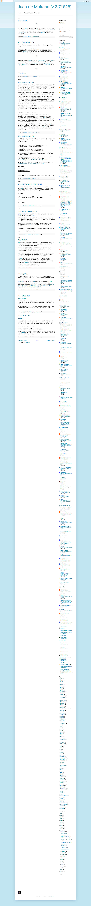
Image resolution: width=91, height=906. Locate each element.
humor (61, 736)
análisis (61, 681)
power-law (43, 32)
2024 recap (62, 210)
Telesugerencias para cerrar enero (67, 263)
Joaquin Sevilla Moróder (65, 92)
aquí (42, 282)
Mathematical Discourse (65, 58)
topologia (62, 805)
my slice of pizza (64, 309)
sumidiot (62, 546)
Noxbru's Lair (63, 512)
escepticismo (62, 714)
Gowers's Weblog (64, 119)
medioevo (62, 762)
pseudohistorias (63, 788)
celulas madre (63, 691)
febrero (62, 866)
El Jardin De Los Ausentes (66, 664)
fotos (61, 727)
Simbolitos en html (32, 285)
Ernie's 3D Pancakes (65, 334)
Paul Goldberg (63, 453)
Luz (61, 348)
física (61, 726)
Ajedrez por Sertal (64, 589)
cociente (61, 694)
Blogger (52, 896)
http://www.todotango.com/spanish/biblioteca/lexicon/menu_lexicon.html (32, 159)
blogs (61, 688)
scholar (61, 794)
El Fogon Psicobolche (65, 582)
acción (52, 60)
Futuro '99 (51, 285)
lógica (61, 753)
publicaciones (62, 789)
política (61, 782)
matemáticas (62, 758)
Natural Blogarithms (65, 364)
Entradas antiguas (50, 340)
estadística (62, 717)
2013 (61, 815)
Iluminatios (63, 595)
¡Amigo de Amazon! (64, 436)
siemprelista (63, 481)
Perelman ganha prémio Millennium (66, 610)
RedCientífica (45, 285)
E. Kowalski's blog (64, 266)
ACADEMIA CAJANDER (65, 405)
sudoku (61, 798)
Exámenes (20, 258)
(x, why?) (62, 107)
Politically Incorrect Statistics (66, 578)
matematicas (62, 756)
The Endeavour (64, 47)
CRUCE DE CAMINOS (65, 613)
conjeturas (62, 698)
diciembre (63, 831)
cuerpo (20, 61)
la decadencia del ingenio (66, 531)
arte (61, 683)
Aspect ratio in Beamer (64, 135)
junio (62, 859)
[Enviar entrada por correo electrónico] (41, 36)
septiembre (63, 854)
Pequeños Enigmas (64, 648)
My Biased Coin (64, 295)
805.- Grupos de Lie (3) (65, 834)
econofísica (62, 706)
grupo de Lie (34, 63)
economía (62, 707)
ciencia (61, 693)
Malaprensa (63, 169)
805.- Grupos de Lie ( (25, 42)
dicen (30, 90)
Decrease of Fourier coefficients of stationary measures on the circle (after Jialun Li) (66, 291)
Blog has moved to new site (65, 565)
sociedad (62, 797)
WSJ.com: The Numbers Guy (66, 377)
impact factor (62, 739)
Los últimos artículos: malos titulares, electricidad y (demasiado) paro (65, 574)
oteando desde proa (65, 196)
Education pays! (63, 579)
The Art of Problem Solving (66, 467)
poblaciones (62, 781)
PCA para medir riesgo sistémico (66, 551)
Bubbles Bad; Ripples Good (66, 351)
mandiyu (25, 51)
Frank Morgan (63, 338)
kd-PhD (62, 554)
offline (61, 772)
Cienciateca (39, 285)
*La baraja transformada (65, 277)
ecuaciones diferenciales (65, 709)
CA (34, 284)
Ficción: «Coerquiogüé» (65, 450)
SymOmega (63, 134)
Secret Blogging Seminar (66, 129)
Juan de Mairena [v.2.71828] (44, 6)
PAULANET (63, 662)
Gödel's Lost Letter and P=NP (66, 153)
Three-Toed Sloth (64, 644)
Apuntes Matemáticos (65, 491)
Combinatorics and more (66, 101)
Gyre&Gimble (63, 564)
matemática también (25, 282)
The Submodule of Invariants (65, 560)
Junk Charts (63, 237)
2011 (61, 818)
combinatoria (62, 696)
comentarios (62, 697)
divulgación (62, 701)
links (61, 749)
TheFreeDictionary (31, 286)
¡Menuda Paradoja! (64, 606)
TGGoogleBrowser (21, 281)
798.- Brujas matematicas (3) (66, 842)
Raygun (62, 214)
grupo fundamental (23, 64)
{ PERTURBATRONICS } (65, 624)
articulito (23, 332)
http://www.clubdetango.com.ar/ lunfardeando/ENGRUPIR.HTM (31, 163)
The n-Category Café (65, 176)
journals (61, 745)
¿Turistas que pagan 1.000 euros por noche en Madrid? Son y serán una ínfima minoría (66, 171)
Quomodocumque (64, 76)
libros (61, 747)
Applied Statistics (64, 655)
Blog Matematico (64, 642)
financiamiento (63, 723)
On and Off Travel (64, 310)
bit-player (62, 299)
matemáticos (62, 760)
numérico (62, 771)
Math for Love (63, 124)
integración (62, 742)
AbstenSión (62, 393)
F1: (18, 253)
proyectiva (62, 786)
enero (62, 867)
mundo (38, 29)
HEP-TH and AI (63, 98)
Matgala (62, 356)
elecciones (62, 713)
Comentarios (63, 31)
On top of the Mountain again (65, 139)
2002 (61, 871)
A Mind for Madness (65, 329)
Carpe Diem (63, 262)
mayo (62, 861)
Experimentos (62, 720)
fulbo (61, 729)
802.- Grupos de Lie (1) (26, 136)
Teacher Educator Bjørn (65, 209)
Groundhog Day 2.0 (64, 314)
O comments (63, 419)
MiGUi (62, 499)
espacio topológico (47, 63)
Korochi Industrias (64, 165)
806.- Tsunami (22, 21)
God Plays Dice (64, 568)
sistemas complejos (64, 795)
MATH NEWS (63, 635)
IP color (33, 281)
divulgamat (62, 703)
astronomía (62, 684)
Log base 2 (63, 477)
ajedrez (61, 678)
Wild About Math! (64, 486)
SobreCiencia (38, 286)
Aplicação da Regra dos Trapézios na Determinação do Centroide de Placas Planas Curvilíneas (66, 507)
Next (61, 583)
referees (61, 792)
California (53, 29)
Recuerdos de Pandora (65, 227)
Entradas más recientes (22, 340)
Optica (61, 773)
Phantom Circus (64, 626)
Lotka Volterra (62, 755)
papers (61, 775)
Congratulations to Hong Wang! (66, 144)
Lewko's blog (63, 540)
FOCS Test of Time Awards (65, 224)
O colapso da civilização (65, 496)
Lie (31, 49)
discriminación (63, 700)
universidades (26, 262)
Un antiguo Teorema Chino (65, 492)
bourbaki (61, 690)
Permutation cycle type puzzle (66, 440)
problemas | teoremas (65, 242)
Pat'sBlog (62, 42)
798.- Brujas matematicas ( (27, 211)
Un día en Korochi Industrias (65, 166)
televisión (62, 799)
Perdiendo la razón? (64, 370)
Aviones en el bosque (64, 250)
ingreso (61, 740)
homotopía (48, 64)
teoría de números (63, 804)
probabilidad (62, 784)
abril (62, 862)
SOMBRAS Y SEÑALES (65, 415)
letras (61, 746)
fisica (61, 724)
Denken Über (63, 66)
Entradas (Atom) (26, 342)
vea (23, 86)
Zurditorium (63, 258)
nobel (61, 769)
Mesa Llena (63, 586)
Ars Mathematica (64, 462)
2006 (61, 827)
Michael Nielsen (64, 443)
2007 (61, 825)
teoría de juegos (63, 802)
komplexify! (63, 271)
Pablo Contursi (63, 449)
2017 (61, 813)
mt (40, 190)
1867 (45, 117)
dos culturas (62, 704)
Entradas (62, 29)
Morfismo (62, 495)
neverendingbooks (64, 180)
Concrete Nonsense (65, 439)
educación (62, 711)
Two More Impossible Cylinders (66, 402)
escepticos (62, 716)
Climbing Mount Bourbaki (66, 526)
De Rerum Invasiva (64, 651)
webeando (62, 808)
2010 (61, 820)
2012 (61, 817)
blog (61, 687)
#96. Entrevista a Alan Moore (65, 416)
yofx (61, 232)
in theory (62, 223)
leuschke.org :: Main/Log (65, 657)
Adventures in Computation (66, 280)
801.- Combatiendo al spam (30, 184)
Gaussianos (63, 87)
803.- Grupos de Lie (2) (65, 836)
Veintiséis (62, 313)
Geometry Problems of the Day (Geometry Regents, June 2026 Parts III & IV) (66, 109)
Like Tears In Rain (64, 369)
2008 (61, 823)
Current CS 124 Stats (64, 296)
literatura (61, 752)
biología (61, 685)
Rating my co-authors (64, 454)
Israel (61, 339)
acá (22, 188)
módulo (30, 60)
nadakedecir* (63, 628)
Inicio (37, 340)
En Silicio (62, 572)
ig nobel (61, 737)
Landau (31, 224)
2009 (61, 822)
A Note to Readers (64, 378)
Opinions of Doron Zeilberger (66, 630)
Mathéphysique (64, 191)
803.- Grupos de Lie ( (25, 82)
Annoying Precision (64, 360)
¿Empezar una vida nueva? (65, 374)
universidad (62, 807)
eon (61, 285)
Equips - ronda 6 (63, 357)
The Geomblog (63, 147)
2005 (61, 828)
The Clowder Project (64, 177)
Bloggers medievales (22, 298)
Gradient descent (63, 361)
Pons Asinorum (64, 213)
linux (61, 750)
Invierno (62, 518)
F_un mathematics (64, 620)
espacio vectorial (41, 60)
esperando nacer (64, 373)
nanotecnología (63, 765)
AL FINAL (62, 614)
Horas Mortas (63, 640)
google (61, 733)
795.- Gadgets (23, 240)
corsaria (62, 517)
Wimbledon (63, 646)
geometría (62, 732)
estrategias (62, 719)
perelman (62, 778)
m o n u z (62, 653)
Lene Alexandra (36, 49)
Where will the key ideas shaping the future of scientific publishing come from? (66, 445)
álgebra (61, 680)
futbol (61, 730)
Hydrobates (63, 52)
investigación (62, 743)
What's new (63, 57)
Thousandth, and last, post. (65, 569)
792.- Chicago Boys (24, 315)
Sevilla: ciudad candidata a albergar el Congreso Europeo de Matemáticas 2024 (66, 324)
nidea (61, 766)
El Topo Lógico (63, 317)
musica (61, 763)
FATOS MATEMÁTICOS (65, 505)
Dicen (19, 242)
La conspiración (63, 532)
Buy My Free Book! (64, 335)
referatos (61, 791)
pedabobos (62, 776)
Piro (20, 73)
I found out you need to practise (66, 286)
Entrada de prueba (64, 259)
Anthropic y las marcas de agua (66, 67)
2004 (61, 830)
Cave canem (63, 305)
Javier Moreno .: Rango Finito (66, 347)
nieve (61, 768)
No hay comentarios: (36, 36)
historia (50, 124)
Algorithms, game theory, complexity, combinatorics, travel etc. (66, 158)
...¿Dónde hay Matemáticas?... (67, 605)
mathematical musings (65, 535)
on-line (26, 28)
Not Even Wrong (64, 97)
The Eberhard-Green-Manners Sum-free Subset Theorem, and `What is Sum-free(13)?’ (66, 542)
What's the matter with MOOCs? (66, 555)
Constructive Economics (66, 600)
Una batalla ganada (22, 200)
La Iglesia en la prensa (65, 382)
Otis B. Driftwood (64, 392)
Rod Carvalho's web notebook (67, 622)
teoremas (62, 801)
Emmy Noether (23, 214)
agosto (62, 856)
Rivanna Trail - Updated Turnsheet (66, 547)
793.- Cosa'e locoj (24, 296)
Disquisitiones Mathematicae (66, 289)
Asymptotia (63, 138)
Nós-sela (62, 609)
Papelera (62, 396)
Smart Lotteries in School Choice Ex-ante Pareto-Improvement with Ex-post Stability (66, 161)
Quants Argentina (64, 550)
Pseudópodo (63, 342)
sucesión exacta (33, 61)
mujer (33, 215)
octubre (62, 852)
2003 (61, 869)
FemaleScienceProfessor (66, 457)
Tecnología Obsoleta (65, 61)
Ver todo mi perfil (62, 23)
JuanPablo (62, 22)
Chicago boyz (20, 318)
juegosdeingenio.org (65, 276)
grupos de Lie (42, 126)
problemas (62, 785)
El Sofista (62, 387)
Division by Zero (64, 401)
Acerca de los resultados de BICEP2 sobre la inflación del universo (65, 501)
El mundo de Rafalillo (65, 253)
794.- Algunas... (23, 274)
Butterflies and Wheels (65, 617)
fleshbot (24, 73)
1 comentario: (34, 76)
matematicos (62, 759)
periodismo (62, 779)
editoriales (62, 710)
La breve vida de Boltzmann (65, 306)
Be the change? (63, 478)
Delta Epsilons (63, 472)
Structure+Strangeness (65, 422)
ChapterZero (63, 410)
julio (62, 857)
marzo (62, 864)
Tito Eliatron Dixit (64, 322)
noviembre (63, 851)
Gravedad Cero (64, 521)
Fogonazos (63, 249)
